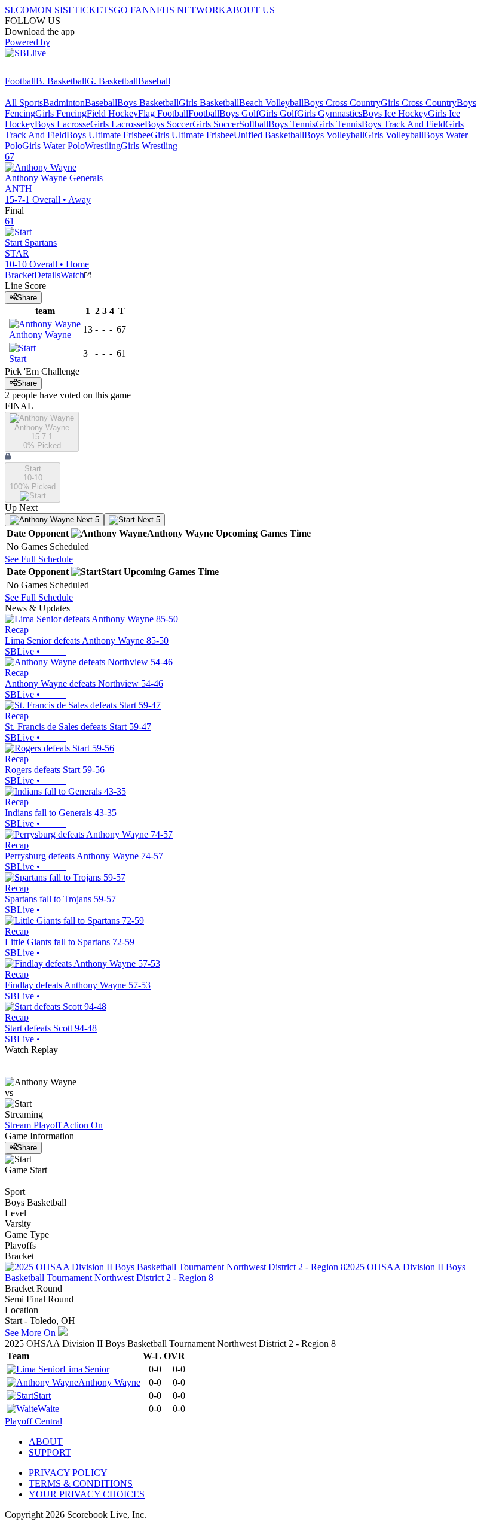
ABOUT (46, 1441)
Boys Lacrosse (62, 124)
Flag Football (163, 113)
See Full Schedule (39, 559)
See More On (31, 1333)
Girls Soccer (215, 124)
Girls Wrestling (149, 146)
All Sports (24, 103)
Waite (48, 1409)
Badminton (64, 103)
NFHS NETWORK (187, 10)
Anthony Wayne (109, 1382)
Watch (72, 275)
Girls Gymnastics (329, 113)
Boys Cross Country (342, 103)
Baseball (154, 81)
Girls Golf (278, 113)
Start (42, 1395)
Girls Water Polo (53, 146)
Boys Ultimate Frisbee (108, 135)
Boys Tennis (292, 124)
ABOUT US (250, 10)
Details (47, 275)
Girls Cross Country (419, 103)
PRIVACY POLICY (68, 1473)
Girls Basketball (209, 103)
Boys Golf (239, 113)
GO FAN (131, 10)
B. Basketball (61, 81)
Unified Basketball (269, 135)
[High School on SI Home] (51, 70)
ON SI (50, 10)
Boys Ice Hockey (395, 113)
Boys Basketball (148, 103)
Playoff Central (33, 1421)
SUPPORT (50, 1452)
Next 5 (86, 519)
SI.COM (21, 10)
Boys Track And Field (403, 124)
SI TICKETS (88, 10)
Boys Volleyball (334, 135)
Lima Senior (86, 1369)
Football (20, 81)
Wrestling (103, 146)
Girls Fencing (61, 113)
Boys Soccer (168, 124)
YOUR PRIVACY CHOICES (87, 1494)
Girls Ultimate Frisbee (192, 135)
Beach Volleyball (271, 103)
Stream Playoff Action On (54, 1125)
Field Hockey (112, 113)
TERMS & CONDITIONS (81, 1483)
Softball (253, 124)
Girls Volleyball (394, 135)
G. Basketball (112, 81)
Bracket (19, 275)
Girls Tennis (339, 124)
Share (27, 297)
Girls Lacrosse (117, 124)
